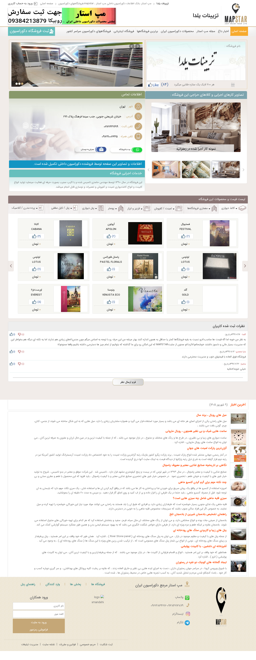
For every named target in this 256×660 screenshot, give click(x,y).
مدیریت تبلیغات (29, 644)
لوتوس (185, 257)
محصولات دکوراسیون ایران (177, 31)
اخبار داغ (223, 31)
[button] (243, 169)
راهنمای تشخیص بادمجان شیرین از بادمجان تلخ (198, 514)
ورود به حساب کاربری (20, 3)
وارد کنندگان (52, 584)
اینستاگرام (177, 614)
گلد (185, 290)
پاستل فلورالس (111, 257)
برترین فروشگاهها (147, 31)
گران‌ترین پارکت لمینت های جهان (207, 448)
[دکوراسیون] (89, 16)
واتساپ (179, 597)
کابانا (36, 224)
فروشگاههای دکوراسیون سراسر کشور (89, 31)
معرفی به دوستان (87, 149)
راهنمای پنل (28, 584)
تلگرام (180, 622)
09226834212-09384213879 (167, 605)
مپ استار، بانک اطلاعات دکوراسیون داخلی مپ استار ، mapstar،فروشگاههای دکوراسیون (104, 3)
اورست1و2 (36, 290)
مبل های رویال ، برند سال (211, 415)
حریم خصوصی (88, 644)
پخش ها (75, 584)
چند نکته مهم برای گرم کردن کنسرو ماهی (202, 482)
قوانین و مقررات (67, 644)
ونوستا (111, 290)
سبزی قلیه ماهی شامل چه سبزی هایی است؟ (200, 498)
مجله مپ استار (206, 31)
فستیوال (185, 224)
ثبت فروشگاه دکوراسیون (29, 31)
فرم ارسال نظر (128, 382)
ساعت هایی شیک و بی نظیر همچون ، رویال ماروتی (196, 431)
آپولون (111, 224)
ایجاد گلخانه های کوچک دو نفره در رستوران (201, 562)
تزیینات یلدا (163, 3)
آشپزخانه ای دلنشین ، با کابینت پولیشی (204, 546)
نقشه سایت (48, 644)
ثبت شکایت (106, 644)
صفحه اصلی (46, 3)
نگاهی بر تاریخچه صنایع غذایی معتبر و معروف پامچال (194, 465)
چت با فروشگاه (124, 149)
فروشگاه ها (98, 584)
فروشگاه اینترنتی (124, 31)
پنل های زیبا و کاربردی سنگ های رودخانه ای (200, 530)
